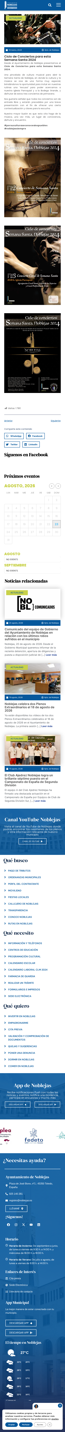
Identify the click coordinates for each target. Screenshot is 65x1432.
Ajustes (40, 1424)
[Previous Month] (51, 486)
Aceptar (11, 1424)
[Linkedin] (39, 1225)
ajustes (54, 1419)
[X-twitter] (24, 1225)
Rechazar (26, 1424)
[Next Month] (58, 486)
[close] (60, 1405)
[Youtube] (31, 1225)
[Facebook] (8, 1225)
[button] (49, 5)
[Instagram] (16, 1225)
